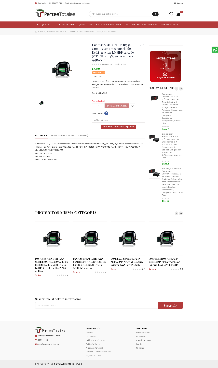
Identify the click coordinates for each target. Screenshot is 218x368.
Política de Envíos (93, 344)
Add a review (121, 64)
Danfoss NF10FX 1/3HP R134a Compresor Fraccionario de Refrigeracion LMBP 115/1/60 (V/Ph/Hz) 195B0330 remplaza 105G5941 (51, 264)
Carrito (139, 344)
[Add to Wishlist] (132, 105)
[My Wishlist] (171, 14)
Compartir (106, 113)
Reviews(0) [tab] (82, 135)
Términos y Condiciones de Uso (98, 351)
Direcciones (140, 336)
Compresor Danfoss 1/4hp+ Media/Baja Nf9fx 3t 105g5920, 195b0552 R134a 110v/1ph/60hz (127, 261)
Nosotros (89, 332)
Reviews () (107, 65)
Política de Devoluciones (95, 340)
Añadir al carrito (118, 106)
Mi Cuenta (178, 3)
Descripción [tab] (41, 135)
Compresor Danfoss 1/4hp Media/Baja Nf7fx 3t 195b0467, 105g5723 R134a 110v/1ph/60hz (164, 261)
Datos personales (142, 332)
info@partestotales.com (80, 3)
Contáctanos (91, 336)
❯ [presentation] (181, 89)
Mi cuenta (140, 348)
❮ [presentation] (176, 89)
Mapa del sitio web (93, 355)
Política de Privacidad (94, 348)
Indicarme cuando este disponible (118, 126)
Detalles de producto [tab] (62, 135)
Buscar (155, 14)
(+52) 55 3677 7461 (54, 3)
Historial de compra (144, 340)
